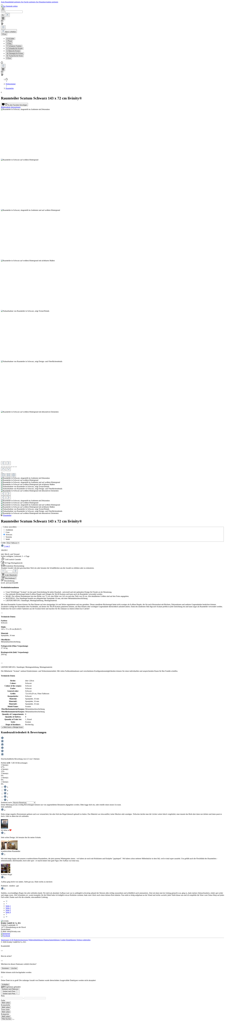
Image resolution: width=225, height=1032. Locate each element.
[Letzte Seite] (7, 917)
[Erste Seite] (7, 901)
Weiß (8, 539)
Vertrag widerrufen (83, 940)
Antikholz (9, 530)
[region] (112, 311)
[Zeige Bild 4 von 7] (9, 466)
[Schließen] (2, 472)
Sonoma (9, 537)
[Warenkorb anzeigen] (2, 75)
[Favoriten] (2, 22)
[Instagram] (5, 934)
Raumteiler (7, 515)
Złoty (9, 43)
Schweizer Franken (14, 46)
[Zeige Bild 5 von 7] (11, 466)
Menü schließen (10, 32)
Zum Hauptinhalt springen (11, 2)
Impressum (5, 940)
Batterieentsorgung (21, 940)
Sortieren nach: (7, 802)
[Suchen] (3, 15)
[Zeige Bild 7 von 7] (16, 466)
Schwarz (9, 535)
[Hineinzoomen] (13, 475)
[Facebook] (5, 936)
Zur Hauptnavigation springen (47, 2)
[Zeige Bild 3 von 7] (7, 466)
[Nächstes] (8, 463)
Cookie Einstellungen (68, 940)
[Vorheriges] (3, 463)
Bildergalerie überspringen (11, 107)
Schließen (5, 984)
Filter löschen (6, 1019)
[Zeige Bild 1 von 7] (2, 466)
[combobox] (12, 12)
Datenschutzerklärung (51, 940)
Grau (7, 532)
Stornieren (5, 968)
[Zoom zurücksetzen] (8, 475)
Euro (9, 58)
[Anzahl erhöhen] (15, 571)
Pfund (9, 41)
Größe (3, 543)
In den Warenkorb (11, 575)
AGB (11, 940)
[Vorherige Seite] (7, 904)
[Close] (2, 950)
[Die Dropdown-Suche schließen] (7, 15)
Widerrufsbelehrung (35, 940)
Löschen (14, 968)
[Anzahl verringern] (3, 571)
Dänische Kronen (13, 51)
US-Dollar (10, 39)
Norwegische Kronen (15, 53)
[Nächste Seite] (7, 915)
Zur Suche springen (28, 2)
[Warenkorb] (2, 24)
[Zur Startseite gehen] (9, 6)
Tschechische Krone (15, 56)
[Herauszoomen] (3, 475)
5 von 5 (7, 546)
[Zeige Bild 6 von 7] (14, 466)
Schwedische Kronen (15, 48)
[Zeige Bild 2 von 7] (4, 466)
